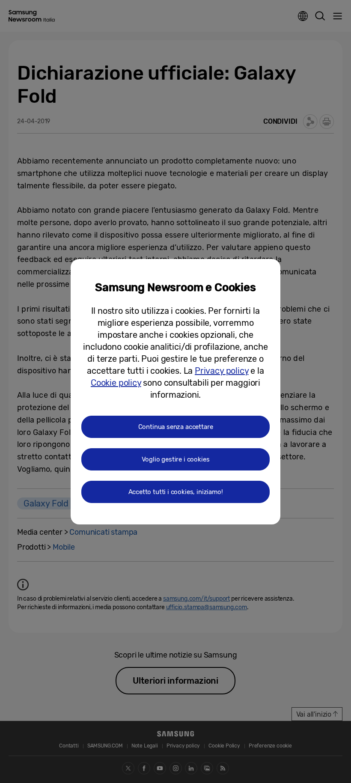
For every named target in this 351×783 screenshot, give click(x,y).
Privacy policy (221, 371)
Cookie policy (116, 383)
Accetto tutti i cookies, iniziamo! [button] (175, 492)
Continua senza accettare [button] (175, 427)
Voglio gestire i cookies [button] (176, 459)
